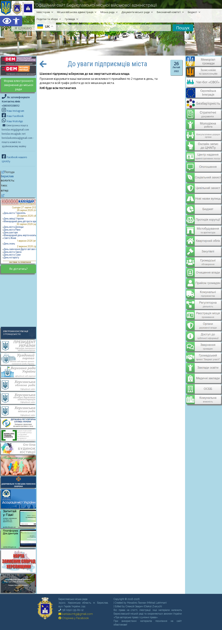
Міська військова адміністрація (75, 12)
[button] (11, 21)
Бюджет (192, 12)
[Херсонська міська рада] (20, 411)
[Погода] (2, 172)
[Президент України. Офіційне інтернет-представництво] (20, 345)
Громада (70, 19)
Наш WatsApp (14, 121)
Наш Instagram (15, 110)
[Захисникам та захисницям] (203, 75)
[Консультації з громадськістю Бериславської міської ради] (20, 332)
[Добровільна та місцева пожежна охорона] (20, 482)
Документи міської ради (135, 12)
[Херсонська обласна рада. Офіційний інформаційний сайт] (20, 385)
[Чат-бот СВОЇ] (203, 85)
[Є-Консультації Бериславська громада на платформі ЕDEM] (20, 60)
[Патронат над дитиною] (20, 465)
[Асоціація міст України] (20, 498)
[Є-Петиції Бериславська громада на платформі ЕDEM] (20, 70)
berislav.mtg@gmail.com (77, 614)
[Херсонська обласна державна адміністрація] (20, 398)
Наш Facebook (15, 116)
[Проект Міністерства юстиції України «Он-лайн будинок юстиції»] (20, 448)
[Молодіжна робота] (203, 122)
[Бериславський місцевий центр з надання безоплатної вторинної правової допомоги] (20, 435)
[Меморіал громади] (203, 65)
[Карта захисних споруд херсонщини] (20, 572)
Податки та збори (47, 19)
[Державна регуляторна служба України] (20, 423)
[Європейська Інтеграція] (203, 95)
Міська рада (107, 12)
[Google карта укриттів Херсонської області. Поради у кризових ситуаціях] (20, 592)
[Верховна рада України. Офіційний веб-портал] (20, 372)
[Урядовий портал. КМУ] (20, 359)
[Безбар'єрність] (203, 105)
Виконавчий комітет (169, 12)
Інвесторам (43, 12)
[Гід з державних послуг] (20, 527)
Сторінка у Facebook (75, 618)
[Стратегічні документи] (203, 112)
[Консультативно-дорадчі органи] (203, 132)
